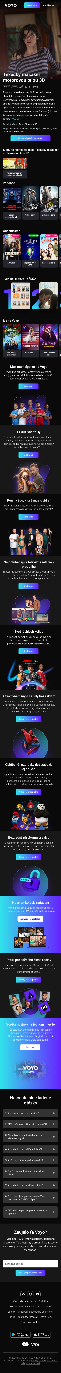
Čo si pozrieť (44, 1306)
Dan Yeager (34, 128)
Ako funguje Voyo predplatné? (22, 1113)
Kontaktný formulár (27, 1317)
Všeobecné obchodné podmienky (35, 1311)
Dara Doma (29, 353)
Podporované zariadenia (22, 1306)
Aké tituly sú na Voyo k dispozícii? (24, 1160)
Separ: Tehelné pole (48, 354)
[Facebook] (23, 1294)
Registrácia (32, 5)
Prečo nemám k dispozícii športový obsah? (24, 1173)
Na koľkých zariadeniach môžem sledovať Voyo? (23, 1137)
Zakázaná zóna (48, 215)
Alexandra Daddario (18, 128)
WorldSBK (44, 643)
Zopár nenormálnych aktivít (11, 217)
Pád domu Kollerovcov (11, 354)
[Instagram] (30, 1294)
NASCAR (32, 643)
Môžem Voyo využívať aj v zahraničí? (26, 1124)
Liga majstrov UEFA (30, 264)
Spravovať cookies (30, 1322)
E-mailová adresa (14, 1263)
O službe (43, 1301)
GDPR (12, 1317)
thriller (6, 87)
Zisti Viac (28, 386)
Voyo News (46, 1317)
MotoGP (22, 643)
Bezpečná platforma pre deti (28, 837)
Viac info (16, 119)
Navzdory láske (48, 263)
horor (14, 87)
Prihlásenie (48, 5)
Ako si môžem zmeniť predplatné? (24, 1185)
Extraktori (11, 263)
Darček (11, 1311)
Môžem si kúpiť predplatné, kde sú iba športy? (26, 1212)
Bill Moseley (19, 131)
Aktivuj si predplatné (28, 719)
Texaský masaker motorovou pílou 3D (15, 174)
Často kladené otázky (24, 1301)
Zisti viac (28, 455)
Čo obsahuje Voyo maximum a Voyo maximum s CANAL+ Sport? (25, 1198)
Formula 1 (42, 640)
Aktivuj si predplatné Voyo (30, 138)
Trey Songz (46, 128)
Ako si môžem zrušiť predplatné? (23, 1149)
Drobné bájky (30, 215)
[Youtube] (38, 1294)
